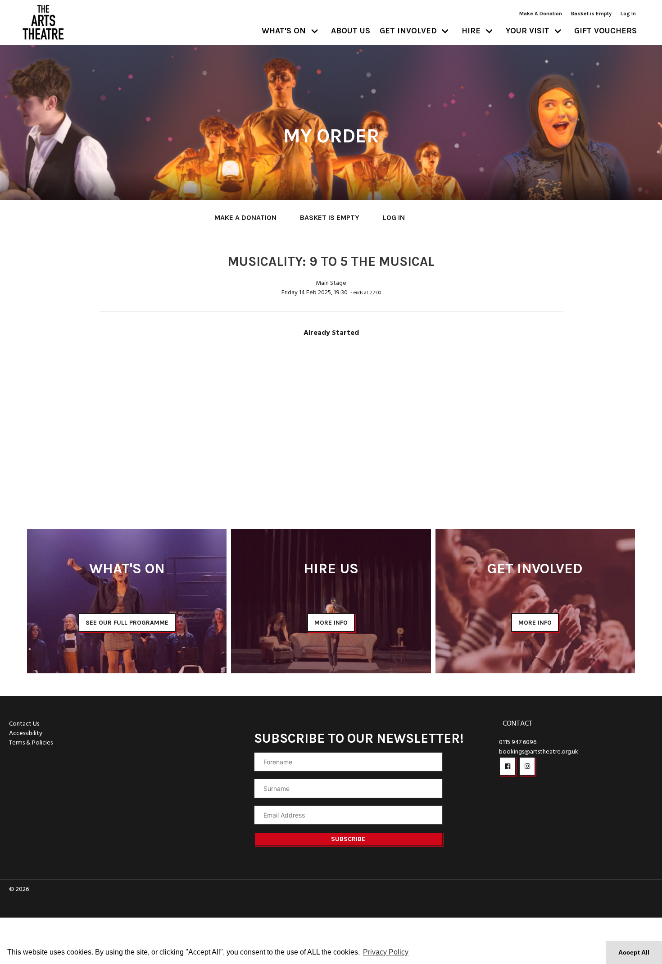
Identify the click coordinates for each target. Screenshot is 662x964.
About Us (350, 31)
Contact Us (24, 724)
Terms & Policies (31, 743)
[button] (507, 766)
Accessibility (25, 733)
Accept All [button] (633, 952)
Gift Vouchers (605, 31)
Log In (628, 13)
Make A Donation (540, 13)
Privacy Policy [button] (385, 952)
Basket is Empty (591, 13)
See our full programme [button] (127, 622)
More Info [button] (331, 622)
